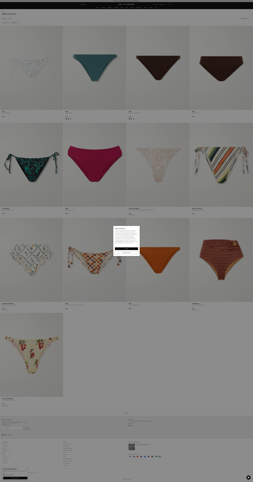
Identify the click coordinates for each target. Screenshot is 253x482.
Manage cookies (126, 252)
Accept (126, 248)
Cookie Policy (119, 241)
